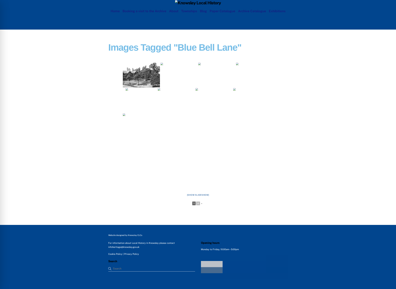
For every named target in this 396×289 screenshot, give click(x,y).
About (173, 11)
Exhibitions (277, 11)
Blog (203, 11)
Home (115, 11)
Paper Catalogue (222, 11)
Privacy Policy (131, 254)
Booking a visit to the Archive (144, 11)
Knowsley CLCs (135, 235)
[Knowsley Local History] (198, 2)
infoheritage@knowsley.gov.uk (123, 247)
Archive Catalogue (252, 11)
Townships (189, 11)
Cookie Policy (115, 254)
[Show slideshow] (198, 195)
